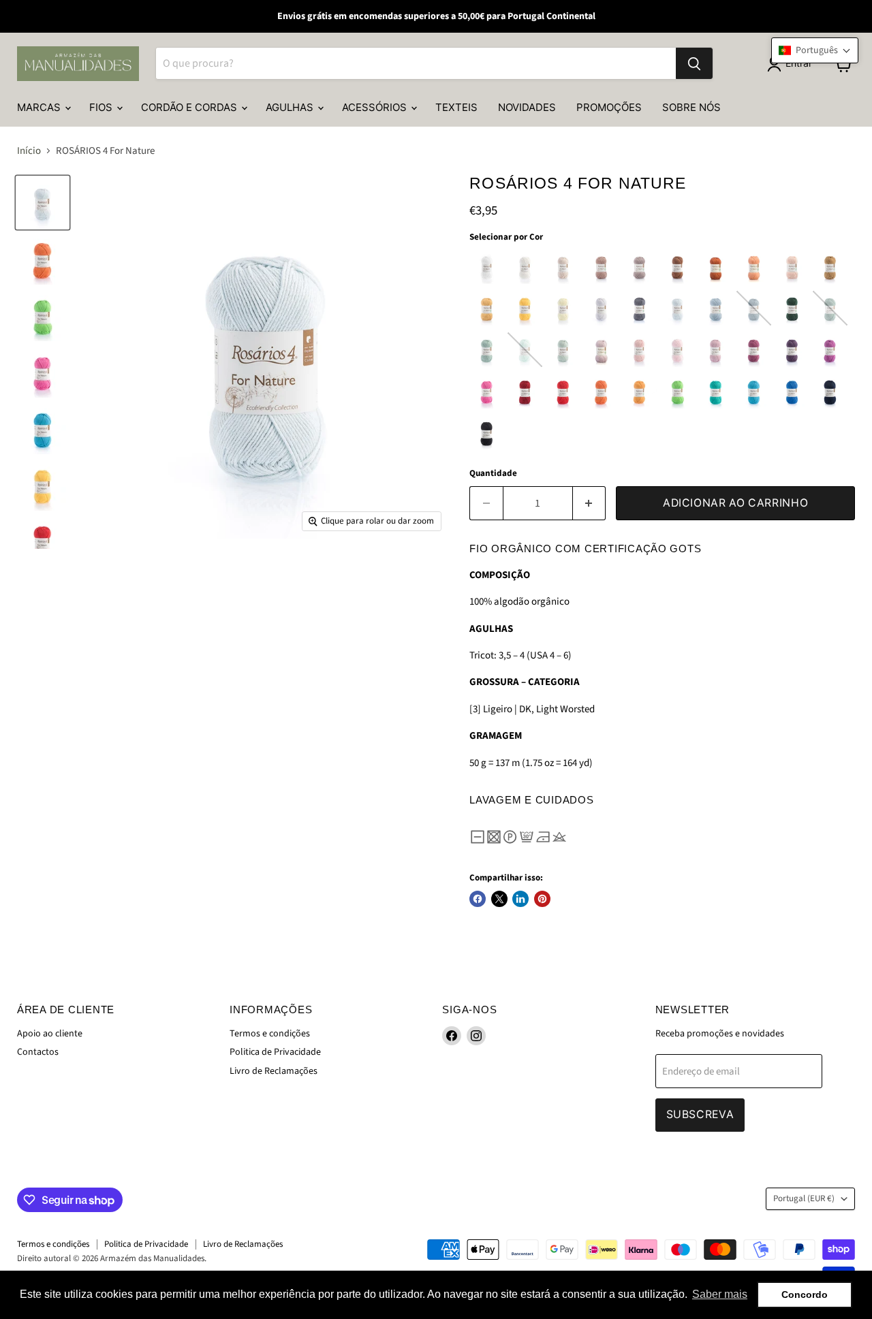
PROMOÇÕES (609, 107)
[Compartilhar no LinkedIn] (520, 899)
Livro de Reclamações (273, 1071)
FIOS (102, 107)
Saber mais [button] (719, 1294)
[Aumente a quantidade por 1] (589, 503)
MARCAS (40, 107)
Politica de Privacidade (275, 1052)
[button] (815, 50)
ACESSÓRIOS (375, 107)
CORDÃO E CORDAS (190, 107)
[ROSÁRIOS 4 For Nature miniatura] (42, 202)
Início (29, 151)
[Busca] (694, 64)
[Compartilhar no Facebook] (477, 899)
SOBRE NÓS (691, 107)
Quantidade (493, 473)
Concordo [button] (804, 1294)
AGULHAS (291, 107)
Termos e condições (270, 1033)
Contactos (38, 1052)
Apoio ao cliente (49, 1033)
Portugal (804, 1198)
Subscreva (700, 1114)
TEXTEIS (456, 107)
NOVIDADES (527, 107)
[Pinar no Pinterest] (542, 899)
